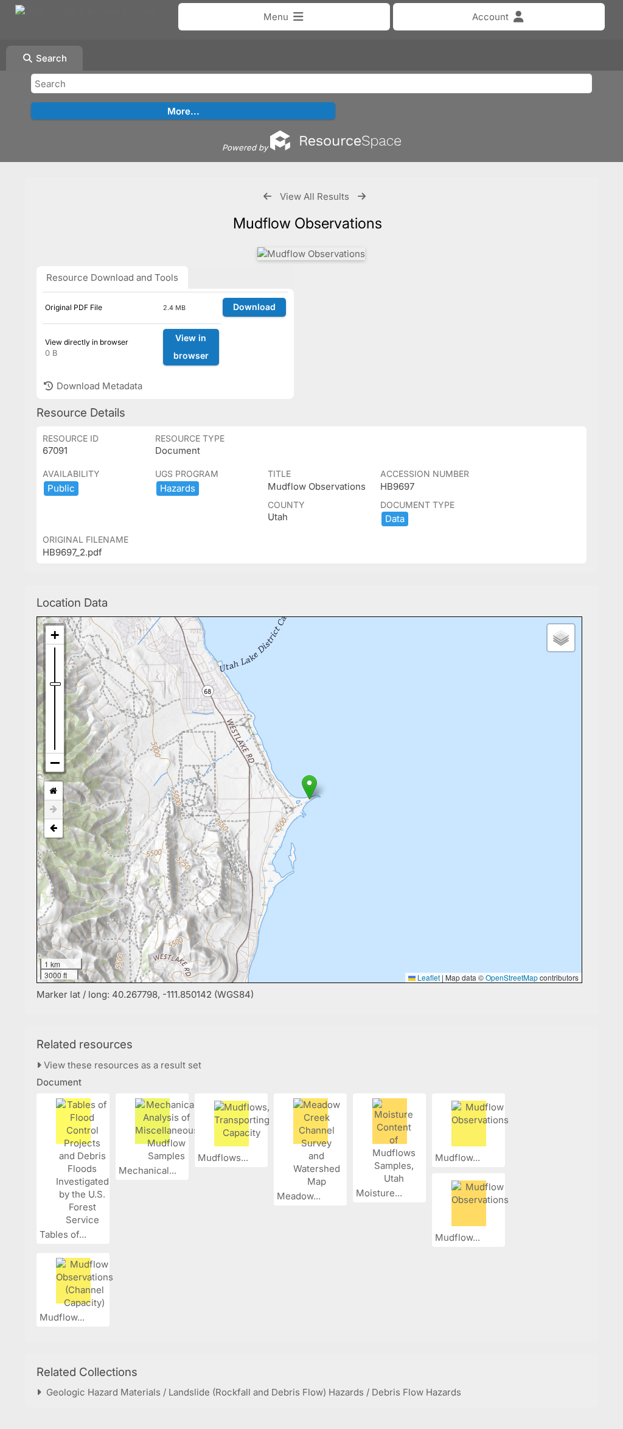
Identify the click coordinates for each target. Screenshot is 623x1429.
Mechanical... (149, 1170)
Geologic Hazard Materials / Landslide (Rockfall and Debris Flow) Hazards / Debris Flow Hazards (251, 1392)
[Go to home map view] (53, 791)
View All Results (314, 196)
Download (254, 307)
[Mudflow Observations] (311, 253)
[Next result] (361, 196)
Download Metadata (98, 386)
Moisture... (380, 1193)
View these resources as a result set (121, 1065)
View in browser (191, 347)
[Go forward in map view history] (53, 809)
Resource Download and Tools (112, 277)
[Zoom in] (55, 635)
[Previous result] (267, 196)
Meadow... (300, 1196)
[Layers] (561, 637)
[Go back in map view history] (53, 828)
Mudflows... (224, 1157)
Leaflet (428, 977)
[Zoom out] (55, 762)
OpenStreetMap (512, 977)
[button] (309, 787)
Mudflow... (458, 1157)
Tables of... (64, 1234)
